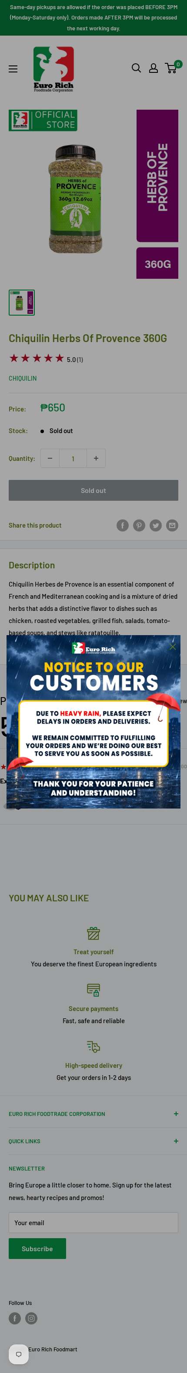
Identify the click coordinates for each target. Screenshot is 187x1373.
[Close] (173, 645)
